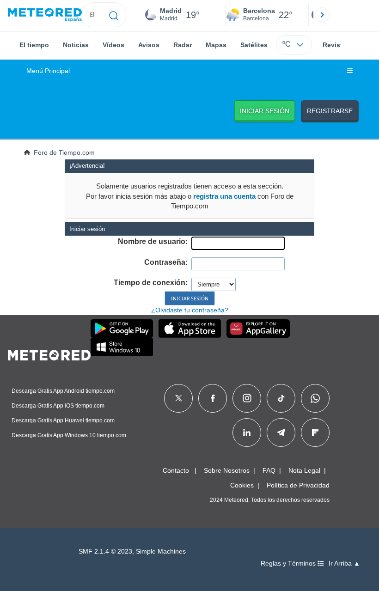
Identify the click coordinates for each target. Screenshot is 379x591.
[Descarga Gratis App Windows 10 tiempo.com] (122, 347)
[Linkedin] (247, 432)
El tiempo (34, 45)
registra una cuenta (224, 196)
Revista (334, 45)
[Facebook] (213, 398)
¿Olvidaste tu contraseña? (189, 310)
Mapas (216, 45)
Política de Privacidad (298, 485)
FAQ (269, 470)
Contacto (176, 470)
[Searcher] (114, 14)
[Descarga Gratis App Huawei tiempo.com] (258, 328)
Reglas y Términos (289, 563)
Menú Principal (48, 70)
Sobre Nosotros (227, 470)
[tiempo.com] (45, 15)
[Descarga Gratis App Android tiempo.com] (122, 328)
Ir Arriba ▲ (344, 563)
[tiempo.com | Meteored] (49, 353)
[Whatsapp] (315, 398)
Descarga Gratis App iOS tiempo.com (58, 405)
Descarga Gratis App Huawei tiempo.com (63, 420)
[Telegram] (281, 432)
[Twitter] (178, 398)
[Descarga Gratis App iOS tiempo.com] (190, 328)
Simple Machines (161, 551)
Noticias (76, 45)
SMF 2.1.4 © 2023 (105, 551)
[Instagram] (247, 398)
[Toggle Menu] (350, 71)
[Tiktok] (281, 398)
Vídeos (113, 45)
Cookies (242, 485)
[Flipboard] (315, 432)
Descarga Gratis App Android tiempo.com (63, 391)
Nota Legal (304, 470)
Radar (182, 45)
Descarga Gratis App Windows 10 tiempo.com (69, 435)
